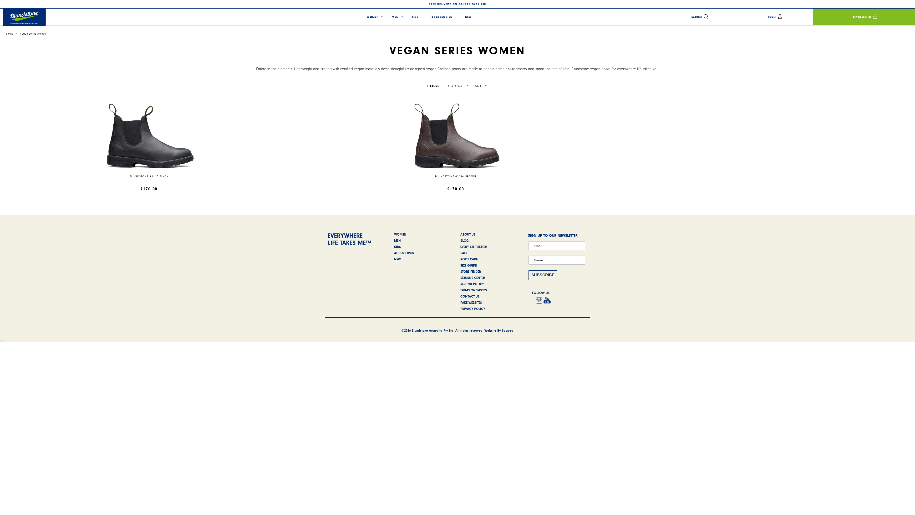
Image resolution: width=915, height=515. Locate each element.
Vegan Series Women (33, 33)
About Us (467, 234)
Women (373, 17)
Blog (464, 240)
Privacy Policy (472, 309)
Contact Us (469, 296)
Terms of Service (473, 290)
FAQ (463, 253)
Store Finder (470, 271)
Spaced (507, 330)
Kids (415, 17)
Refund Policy (472, 284)
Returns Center (472, 278)
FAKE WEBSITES (471, 302)
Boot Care (469, 259)
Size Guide (468, 265)
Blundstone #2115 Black (149, 176)
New (468, 17)
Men (395, 17)
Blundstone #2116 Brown (455, 176)
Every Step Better (473, 247)
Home (9, 33)
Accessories (442, 17)
